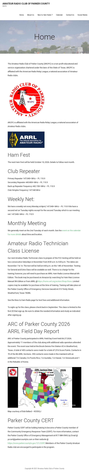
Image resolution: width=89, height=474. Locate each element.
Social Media (82, 15)
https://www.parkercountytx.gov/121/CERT (26, 443)
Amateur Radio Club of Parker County (26, 3)
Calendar (59, 15)
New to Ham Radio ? (45, 15)
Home (21, 15)
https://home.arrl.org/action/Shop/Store (54, 281)
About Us (30, 15)
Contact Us (70, 15)
